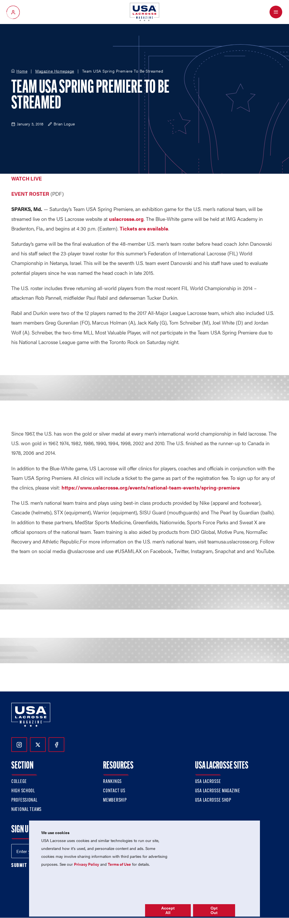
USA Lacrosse (208, 781)
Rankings (112, 781)
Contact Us (114, 791)
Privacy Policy (86, 864)
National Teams (26, 809)
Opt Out (214, 910)
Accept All (168, 910)
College (19, 781)
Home (21, 71)
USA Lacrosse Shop (213, 800)
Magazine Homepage (54, 71)
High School (23, 791)
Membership (114, 800)
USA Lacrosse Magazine (217, 791)
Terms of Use (119, 864)
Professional (24, 800)
